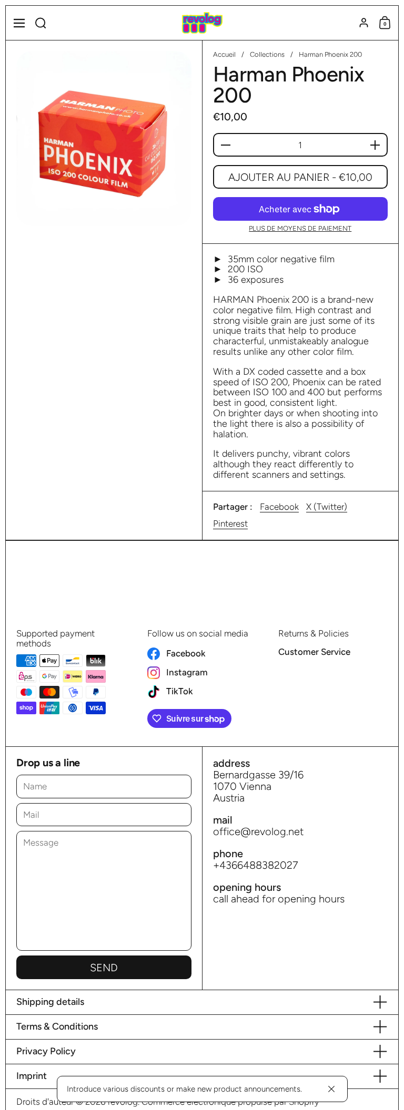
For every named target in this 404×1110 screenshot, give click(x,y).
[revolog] (202, 23)
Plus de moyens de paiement (300, 228)
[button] (41, 23)
